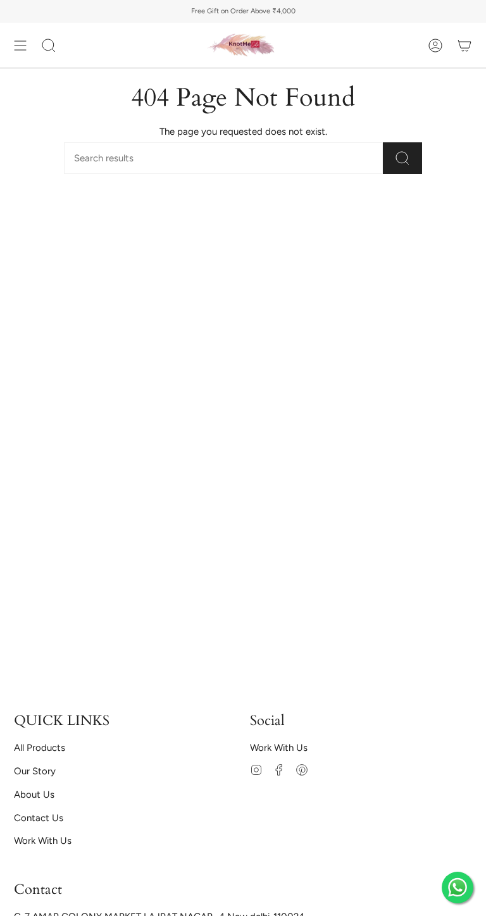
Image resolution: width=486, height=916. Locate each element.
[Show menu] (20, 45)
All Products (39, 747)
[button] (48, 45)
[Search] (402, 158)
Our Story (35, 771)
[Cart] (464, 45)
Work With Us (43, 840)
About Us (34, 794)
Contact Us (38, 818)
